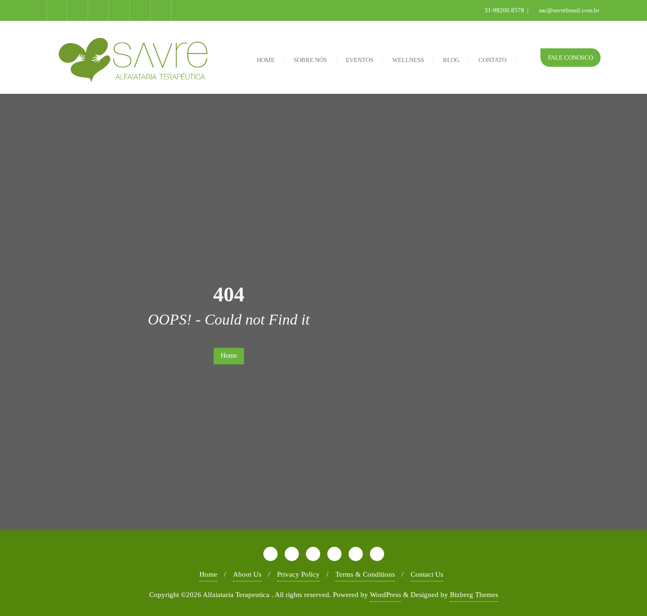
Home (229, 355)
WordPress (385, 594)
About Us (247, 574)
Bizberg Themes (474, 594)
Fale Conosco (570, 57)
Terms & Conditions (365, 574)
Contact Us (427, 574)
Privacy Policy (298, 574)
